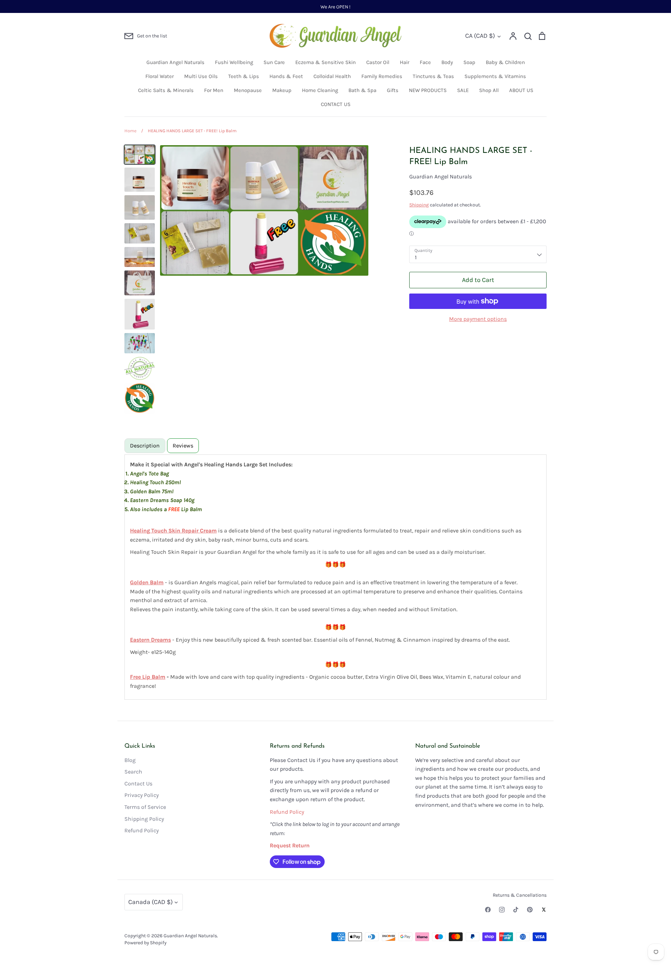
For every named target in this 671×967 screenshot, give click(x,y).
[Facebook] (488, 910)
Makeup (281, 90)
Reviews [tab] (183, 445)
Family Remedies (381, 76)
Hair (404, 62)
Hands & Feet (286, 76)
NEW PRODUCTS (428, 90)
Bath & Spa (362, 90)
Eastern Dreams (150, 639)
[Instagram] (502, 910)
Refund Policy (141, 830)
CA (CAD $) (480, 36)
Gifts (392, 90)
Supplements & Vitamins (495, 76)
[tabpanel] (335, 577)
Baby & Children (505, 62)
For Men (213, 90)
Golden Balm (147, 582)
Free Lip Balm (147, 676)
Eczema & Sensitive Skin (325, 62)
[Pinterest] (530, 910)
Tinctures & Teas (433, 76)
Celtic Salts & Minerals (166, 90)
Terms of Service (145, 807)
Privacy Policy (141, 795)
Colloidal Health (332, 76)
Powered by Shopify (145, 942)
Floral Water (159, 76)
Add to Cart (478, 280)
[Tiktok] (516, 910)
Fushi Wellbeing (234, 62)
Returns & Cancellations (520, 895)
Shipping (419, 204)
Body (447, 62)
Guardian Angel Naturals (175, 62)
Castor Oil (377, 62)
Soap (469, 62)
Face (425, 62)
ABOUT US (521, 90)
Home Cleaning (320, 90)
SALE (463, 90)
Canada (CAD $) (150, 902)
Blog (130, 760)
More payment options (478, 319)
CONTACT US (336, 104)
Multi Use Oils (201, 76)
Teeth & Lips (243, 76)
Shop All (489, 90)
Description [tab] (145, 445)
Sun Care (274, 62)
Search (133, 771)
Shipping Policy (144, 819)
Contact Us (138, 783)
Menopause (248, 90)
